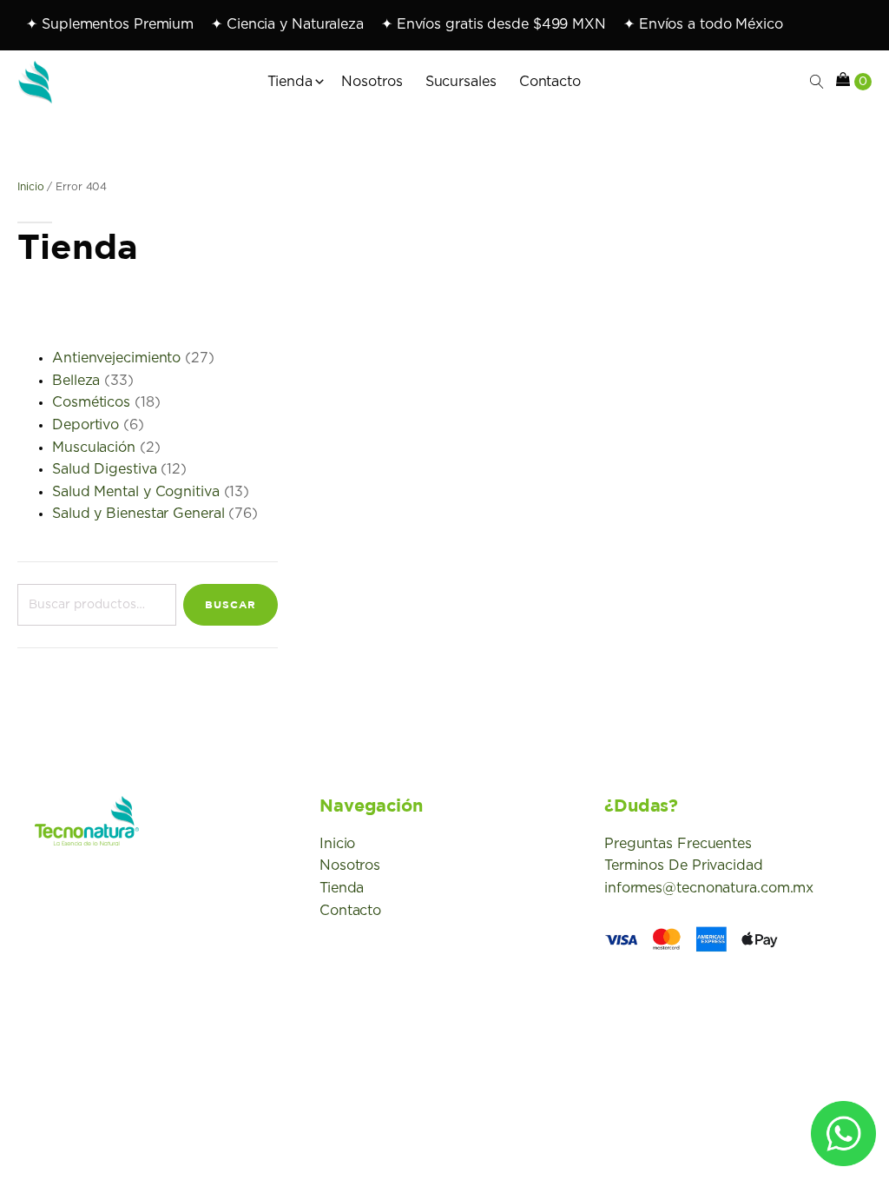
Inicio (30, 187)
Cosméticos (91, 402)
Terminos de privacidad (683, 865)
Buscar (230, 604)
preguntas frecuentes (678, 844)
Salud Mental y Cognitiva (136, 492)
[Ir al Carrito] (854, 82)
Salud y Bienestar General (138, 514)
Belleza (76, 381)
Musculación (93, 447)
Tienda (341, 888)
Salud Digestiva (104, 469)
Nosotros (349, 865)
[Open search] (817, 82)
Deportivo (85, 425)
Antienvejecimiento (116, 358)
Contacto (350, 911)
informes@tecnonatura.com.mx (708, 888)
